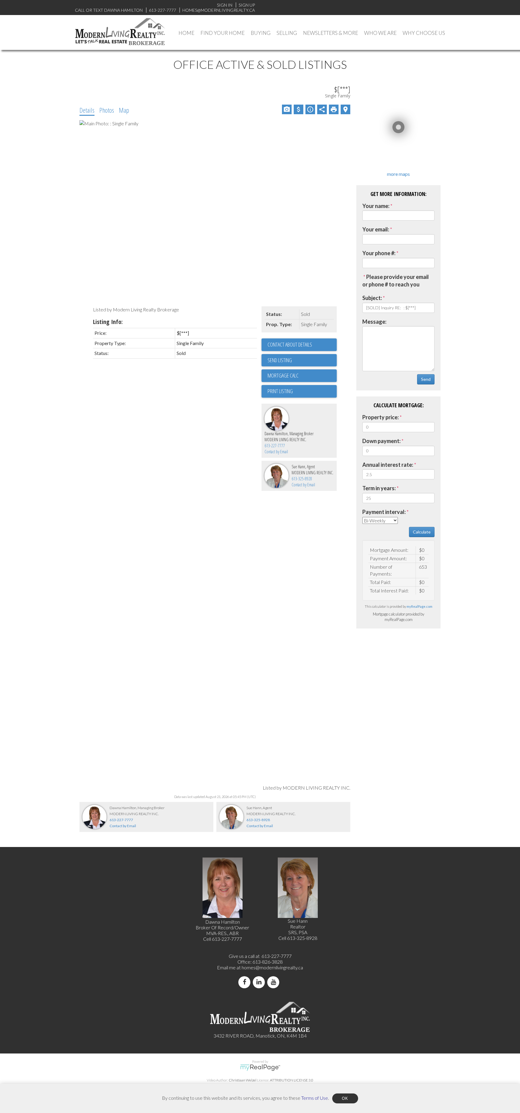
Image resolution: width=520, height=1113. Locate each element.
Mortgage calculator (302, 376)
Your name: (375, 206)
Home (186, 33)
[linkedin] (260, 982)
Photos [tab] (106, 110)
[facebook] (245, 982)
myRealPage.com (419, 606)
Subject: (372, 298)
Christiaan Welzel (242, 1080)
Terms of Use (314, 1097)
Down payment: (381, 441)
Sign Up (247, 5)
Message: (374, 321)
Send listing (280, 360)
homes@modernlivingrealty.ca (272, 967)
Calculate (422, 531)
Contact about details (290, 344)
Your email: (375, 229)
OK (345, 1098)
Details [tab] (86, 110)
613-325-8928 (302, 479)
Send (426, 379)
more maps (398, 174)
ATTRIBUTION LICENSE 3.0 (291, 1080)
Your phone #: (378, 253)
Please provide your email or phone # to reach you (395, 281)
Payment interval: (384, 512)
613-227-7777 (275, 445)
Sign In (224, 5)
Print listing (280, 391)
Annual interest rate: (387, 464)
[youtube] (274, 982)
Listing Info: (108, 322)
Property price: (380, 417)
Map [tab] (124, 110)
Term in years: (379, 488)
